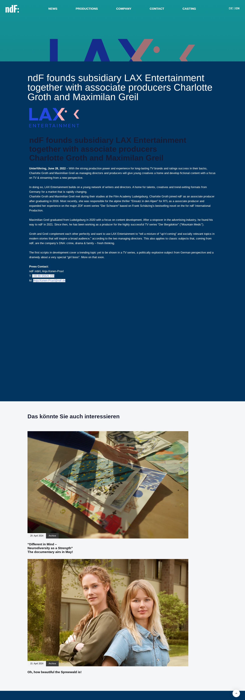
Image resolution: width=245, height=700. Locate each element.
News (52, 8)
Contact (157, 8)
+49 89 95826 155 (43, 275)
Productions (87, 8)
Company (123, 8)
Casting (189, 8)
